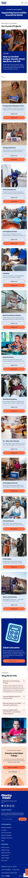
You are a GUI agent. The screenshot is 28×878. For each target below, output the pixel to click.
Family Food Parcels (6, 832)
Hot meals (3, 830)
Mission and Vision (5, 852)
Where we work (5, 847)
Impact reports (5, 855)
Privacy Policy (15, 869)
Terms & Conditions (6, 869)
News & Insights (5, 858)
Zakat (2, 840)
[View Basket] (22, 3)
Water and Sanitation (6, 835)
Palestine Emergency (6, 827)
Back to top (22, 876)
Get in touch (4, 860)
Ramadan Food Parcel (6, 838)
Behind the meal (5, 850)
